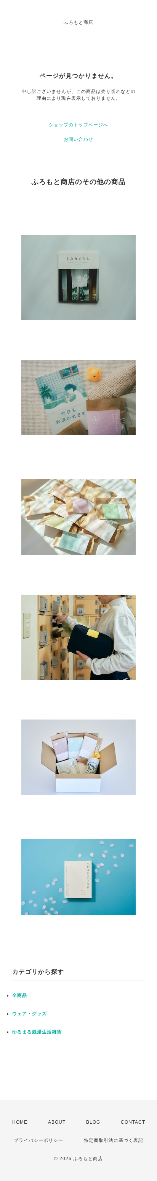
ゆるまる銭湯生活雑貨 (37, 1032)
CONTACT (133, 1122)
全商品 (19, 995)
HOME (19, 1122)
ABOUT (57, 1122)
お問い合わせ (78, 139)
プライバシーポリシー (38, 1140)
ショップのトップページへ (78, 125)
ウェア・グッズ (29, 1013)
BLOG (93, 1122)
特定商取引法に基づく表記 (113, 1140)
